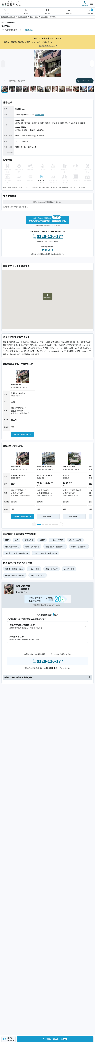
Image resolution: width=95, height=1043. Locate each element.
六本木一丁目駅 (51, 123)
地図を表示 (29, 30)
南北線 (18, 130)
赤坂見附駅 (41, 493)
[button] (92, 64)
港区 (31, 17)
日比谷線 (39, 130)
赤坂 (36, 17)
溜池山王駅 (44, 17)
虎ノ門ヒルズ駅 (71, 123)
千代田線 (31, 130)
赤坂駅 (34, 123)
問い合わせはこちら (47, 45)
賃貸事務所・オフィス (8, 17)
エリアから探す (22, 17)
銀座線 (24, 130)
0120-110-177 (50, 236)
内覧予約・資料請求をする (22, 434)
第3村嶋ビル (54, 17)
